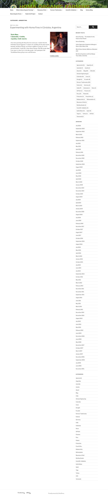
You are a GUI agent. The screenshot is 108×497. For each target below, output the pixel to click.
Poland (85, 93)
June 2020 (78, 173)
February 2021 (79, 152)
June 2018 (78, 220)
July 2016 (78, 247)
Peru (79, 93)
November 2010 (80, 315)
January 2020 (79, 185)
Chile (92, 70)
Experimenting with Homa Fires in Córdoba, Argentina (35, 27)
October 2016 (79, 238)
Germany (87, 85)
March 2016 (79, 256)
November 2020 (80, 158)
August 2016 (79, 244)
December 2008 (80, 336)
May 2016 (78, 250)
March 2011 (79, 306)
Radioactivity (81, 99)
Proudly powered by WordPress (56, 493)
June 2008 (78, 339)
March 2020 (79, 182)
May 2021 (78, 146)
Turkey (85, 113)
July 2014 (78, 271)
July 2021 (78, 143)
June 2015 (78, 268)
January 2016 (79, 259)
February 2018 (79, 223)
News (94, 88)
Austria (87, 68)
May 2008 (78, 342)
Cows (88, 76)
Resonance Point (41, 10)
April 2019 (78, 202)
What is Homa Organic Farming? (24, 10)
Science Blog (89, 10)
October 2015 (79, 262)
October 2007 (79, 348)
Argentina (90, 65)
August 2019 (79, 196)
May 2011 (78, 303)
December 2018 (80, 211)
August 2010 (79, 318)
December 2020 (80, 155)
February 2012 (79, 285)
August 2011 (79, 297)
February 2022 (79, 137)
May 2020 (78, 176)
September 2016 (80, 241)
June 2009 (78, 333)
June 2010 (78, 324)
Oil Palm (79, 90)
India (79, 88)
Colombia (80, 76)
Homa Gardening (80, 41)
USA (92, 113)
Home (11, 10)
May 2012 (78, 279)
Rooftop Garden (81, 105)
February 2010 (79, 330)
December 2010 (80, 312)
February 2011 (79, 309)
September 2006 (80, 360)
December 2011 (80, 288)
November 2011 (80, 291)
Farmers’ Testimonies (56, 10)
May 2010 (78, 327)
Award (79, 70)
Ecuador (87, 79)
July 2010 (78, 321)
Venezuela (80, 116)
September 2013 (80, 274)
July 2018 (78, 217)
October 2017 (79, 229)
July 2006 (78, 363)
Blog (81, 10)
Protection (80, 96)
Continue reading (54, 55)
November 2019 (80, 190)
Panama (87, 90)
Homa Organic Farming (54, 6)
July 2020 (78, 170)
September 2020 (80, 164)
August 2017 (79, 232)
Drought (79, 79)
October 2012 (79, 277)
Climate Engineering (82, 73)
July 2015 (78, 265)
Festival (79, 85)
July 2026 (78, 125)
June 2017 (78, 235)
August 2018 (79, 214)
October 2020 (79, 161)
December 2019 (80, 188)
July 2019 (78, 199)
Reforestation (91, 99)
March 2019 (79, 205)
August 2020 (79, 167)
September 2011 (80, 294)
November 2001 (80, 368)
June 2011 (78, 300)
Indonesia (86, 88)
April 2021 (78, 149)
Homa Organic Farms (15, 14)
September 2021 (80, 140)
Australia (80, 68)
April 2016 (78, 253)
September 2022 (80, 131)
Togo (79, 113)
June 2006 (78, 365)
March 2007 (79, 351)
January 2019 (79, 208)
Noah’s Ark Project (30, 14)
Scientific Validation (71, 10)
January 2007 (79, 354)
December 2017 (80, 226)
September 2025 (80, 128)
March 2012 (79, 282)
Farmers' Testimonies (83, 82)
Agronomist (81, 65)
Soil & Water (81, 110)
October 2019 (79, 193)
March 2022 (79, 134)
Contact (40, 14)
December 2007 (80, 345)
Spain (89, 110)
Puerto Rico (89, 96)
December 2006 (80, 357)
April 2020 (78, 179)
